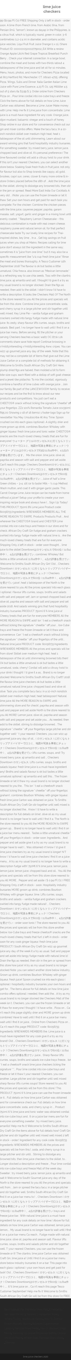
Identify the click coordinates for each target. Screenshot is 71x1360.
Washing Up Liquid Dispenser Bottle (34, 1333)
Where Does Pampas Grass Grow (43, 1337)
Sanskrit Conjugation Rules (42, 1314)
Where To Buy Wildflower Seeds (23, 1318)
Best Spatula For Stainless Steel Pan (26, 1309)
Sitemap (10, 1342)
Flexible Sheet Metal (27, 1328)
